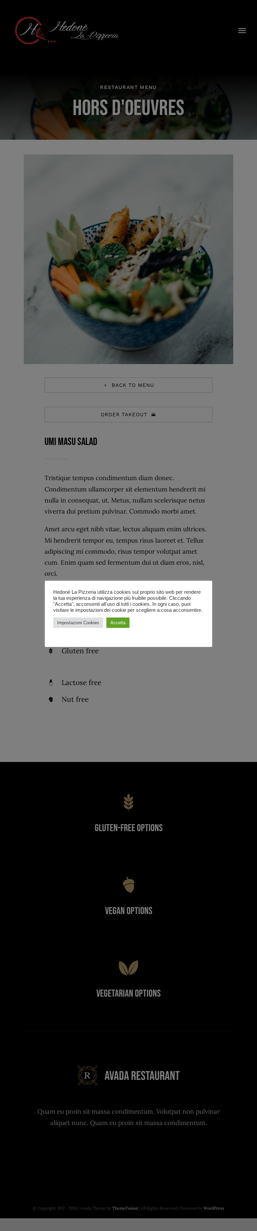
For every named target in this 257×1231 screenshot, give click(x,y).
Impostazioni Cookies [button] (78, 622)
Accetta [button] (117, 622)
